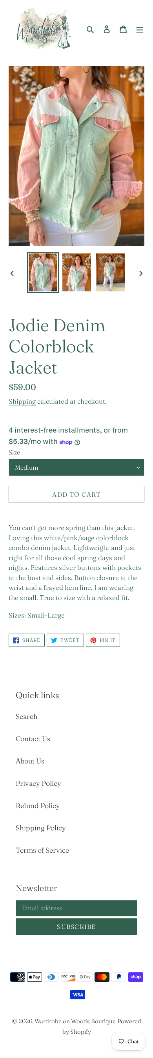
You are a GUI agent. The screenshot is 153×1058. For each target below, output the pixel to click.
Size (14, 452)
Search (27, 716)
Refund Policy (38, 805)
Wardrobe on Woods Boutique (75, 1021)
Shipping (22, 401)
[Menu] (139, 28)
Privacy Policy (38, 783)
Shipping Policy (41, 827)
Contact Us (33, 738)
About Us (30, 760)
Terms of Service (42, 850)
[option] (43, 272)
